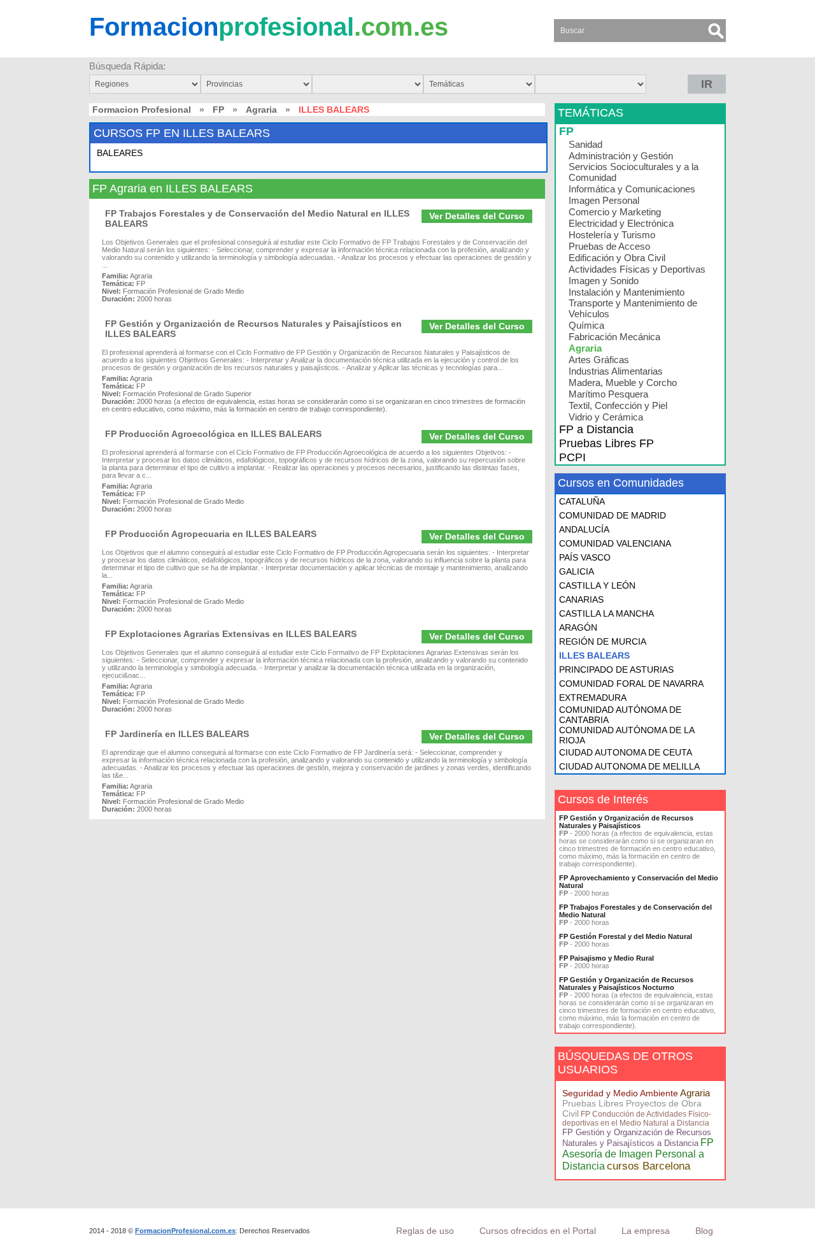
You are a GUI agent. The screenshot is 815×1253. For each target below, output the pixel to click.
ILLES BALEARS (594, 655)
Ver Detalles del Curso (477, 216)
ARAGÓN (578, 627)
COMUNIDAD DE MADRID (612, 515)
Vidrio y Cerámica (606, 417)
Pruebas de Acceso (609, 246)
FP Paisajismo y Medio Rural (606, 958)
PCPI (572, 457)
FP (218, 109)
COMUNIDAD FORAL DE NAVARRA (631, 683)
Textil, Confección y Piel (618, 405)
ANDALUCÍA (584, 529)
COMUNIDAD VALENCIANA (615, 543)
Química (586, 325)
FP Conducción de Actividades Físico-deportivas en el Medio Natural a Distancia (636, 1119)
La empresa (645, 1231)
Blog (704, 1231)
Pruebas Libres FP (606, 443)
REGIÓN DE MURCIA (602, 641)
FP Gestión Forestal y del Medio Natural (625, 936)
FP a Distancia (596, 429)
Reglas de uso (425, 1231)
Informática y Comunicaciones (632, 188)
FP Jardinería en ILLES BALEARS (177, 734)
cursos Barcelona (648, 1166)
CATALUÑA (582, 501)
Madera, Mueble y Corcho (623, 382)
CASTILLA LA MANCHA (606, 613)
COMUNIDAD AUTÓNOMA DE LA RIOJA (626, 735)
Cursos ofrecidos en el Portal (537, 1231)
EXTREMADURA (593, 697)
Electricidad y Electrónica (621, 223)
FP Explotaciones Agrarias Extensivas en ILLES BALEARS (231, 634)
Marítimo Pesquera (608, 394)
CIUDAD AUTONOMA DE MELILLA (629, 766)
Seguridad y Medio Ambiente (620, 1093)
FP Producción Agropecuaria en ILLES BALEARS (210, 534)
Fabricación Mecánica (614, 336)
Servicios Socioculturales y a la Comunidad (633, 172)
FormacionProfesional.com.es (185, 1231)
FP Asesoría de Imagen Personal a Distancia (638, 1154)
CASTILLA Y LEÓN (597, 585)
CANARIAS (581, 599)
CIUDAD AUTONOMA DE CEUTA (625, 752)
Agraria (261, 109)
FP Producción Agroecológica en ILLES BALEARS (213, 434)
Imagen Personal (604, 200)
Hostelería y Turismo (612, 234)
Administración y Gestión (621, 155)
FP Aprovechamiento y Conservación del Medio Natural (638, 881)
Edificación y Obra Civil (617, 257)
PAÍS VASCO (585, 557)
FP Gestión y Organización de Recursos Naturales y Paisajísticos (626, 821)
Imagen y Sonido (604, 280)
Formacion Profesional (141, 109)
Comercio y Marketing (615, 211)
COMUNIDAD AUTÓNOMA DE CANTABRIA (620, 715)
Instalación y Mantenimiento (626, 292)
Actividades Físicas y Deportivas (637, 269)
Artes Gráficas (599, 359)
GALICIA (576, 571)
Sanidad (585, 144)
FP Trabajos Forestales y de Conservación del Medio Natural (635, 911)
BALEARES (120, 153)
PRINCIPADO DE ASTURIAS (616, 669)
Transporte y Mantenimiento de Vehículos (633, 308)
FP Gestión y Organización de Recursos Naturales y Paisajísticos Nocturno (626, 983)
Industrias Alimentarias (616, 371)
